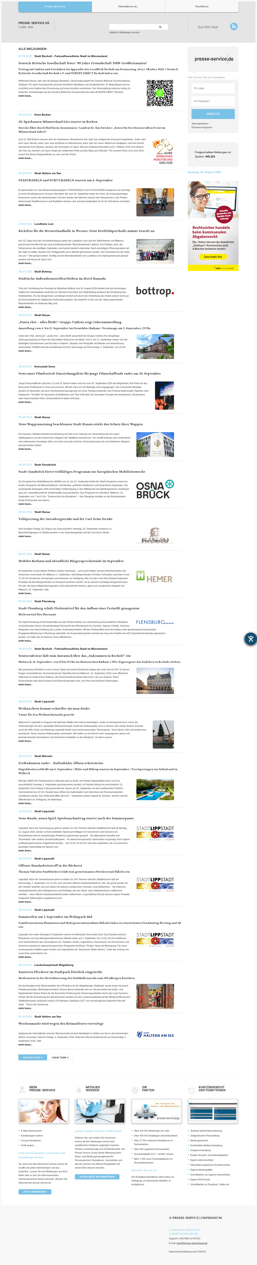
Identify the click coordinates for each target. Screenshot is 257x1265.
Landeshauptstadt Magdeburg (54, 964)
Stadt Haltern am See (47, 173)
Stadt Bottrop (43, 271)
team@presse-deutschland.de (192, 1243)
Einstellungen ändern (32, 1135)
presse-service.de (33, 23)
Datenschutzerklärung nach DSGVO (187, 1251)
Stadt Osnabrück (45, 464)
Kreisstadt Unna (44, 366)
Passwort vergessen (202, 127)
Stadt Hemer (42, 553)
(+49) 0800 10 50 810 (189, 1238)
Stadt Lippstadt (44, 701)
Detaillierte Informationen (97, 1176)
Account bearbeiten (31, 1140)
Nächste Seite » (33, 1057)
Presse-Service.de (55, 6)
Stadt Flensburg (44, 601)
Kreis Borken (42, 114)
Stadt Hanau (42, 315)
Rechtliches (201, 6)
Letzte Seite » (60, 1057)
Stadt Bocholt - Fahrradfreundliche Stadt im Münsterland (70, 56)
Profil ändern (27, 1145)
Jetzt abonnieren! (35, 1191)
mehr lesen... (25, 96)
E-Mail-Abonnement (31, 1131)
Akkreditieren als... (128, 6)
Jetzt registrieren (200, 123)
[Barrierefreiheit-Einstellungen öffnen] (251, 639)
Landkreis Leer (44, 223)
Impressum (211, 1218)
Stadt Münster (43, 756)
